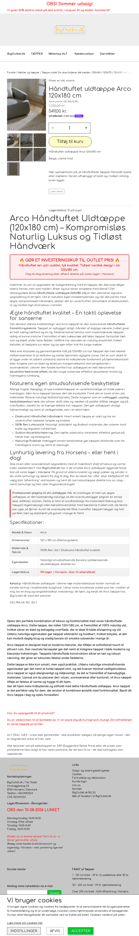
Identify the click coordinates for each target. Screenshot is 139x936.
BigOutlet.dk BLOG (84, 792)
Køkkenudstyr (84, 53)
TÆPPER (37, 53)
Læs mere (56, 191)
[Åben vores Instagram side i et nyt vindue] (17, 877)
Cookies (77, 774)
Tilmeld (54, 893)
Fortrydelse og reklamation (89, 778)
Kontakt (77, 789)
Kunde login (79, 781)
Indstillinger (24, 931)
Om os (76, 785)
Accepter (80, 931)
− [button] (53, 128)
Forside (11, 72)
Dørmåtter (107, 53)
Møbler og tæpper (28, 72)
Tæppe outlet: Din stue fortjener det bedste (66, 72)
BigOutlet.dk (16, 53)
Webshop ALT (58, 53)
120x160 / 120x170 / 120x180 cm (109, 72)
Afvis (55, 931)
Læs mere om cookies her (25, 923)
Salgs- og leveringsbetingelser (91, 770)
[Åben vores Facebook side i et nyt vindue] (10, 877)
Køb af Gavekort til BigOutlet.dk (91, 796)
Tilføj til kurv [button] (70, 141)
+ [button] (86, 128)
